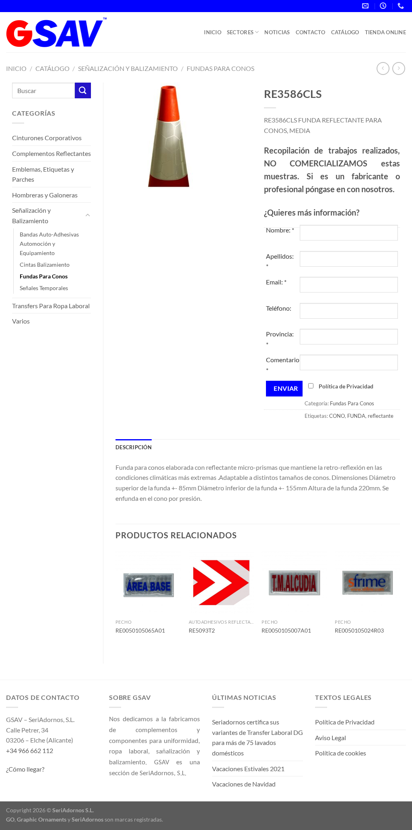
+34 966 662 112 (29, 750)
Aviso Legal (330, 737)
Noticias (277, 32)
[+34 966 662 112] (402, 6)
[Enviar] (83, 90)
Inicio (212, 32)
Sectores (240, 32)
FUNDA (356, 416)
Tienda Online (385, 32)
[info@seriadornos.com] (366, 6)
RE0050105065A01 (140, 630)
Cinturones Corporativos (47, 137)
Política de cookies (340, 753)
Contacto (310, 32)
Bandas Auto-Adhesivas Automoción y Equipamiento (49, 243)
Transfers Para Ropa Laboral (51, 305)
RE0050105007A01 (286, 630)
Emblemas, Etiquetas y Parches (43, 174)
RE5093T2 (202, 630)
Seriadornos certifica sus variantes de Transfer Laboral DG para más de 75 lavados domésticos (257, 737)
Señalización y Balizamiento (128, 68)
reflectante (380, 416)
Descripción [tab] (133, 447)
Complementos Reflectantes (51, 153)
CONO (337, 416)
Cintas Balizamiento (45, 264)
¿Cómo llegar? (25, 769)
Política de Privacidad (346, 386)
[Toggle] (87, 215)
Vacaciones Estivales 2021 (248, 768)
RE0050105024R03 (359, 630)
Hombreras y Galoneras (45, 195)
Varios (21, 321)
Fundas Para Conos (220, 68)
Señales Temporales (44, 287)
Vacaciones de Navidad (244, 784)
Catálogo (345, 32)
